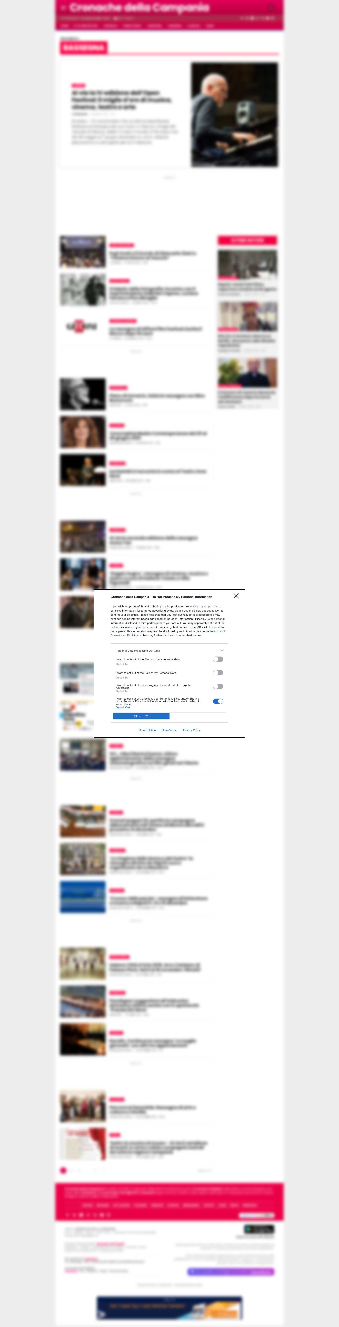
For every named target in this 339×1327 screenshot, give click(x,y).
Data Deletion (147, 730)
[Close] (237, 597)
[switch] (218, 659)
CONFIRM (141, 716)
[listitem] (169, 650)
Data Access (169, 730)
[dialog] (169, 663)
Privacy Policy (191, 730)
